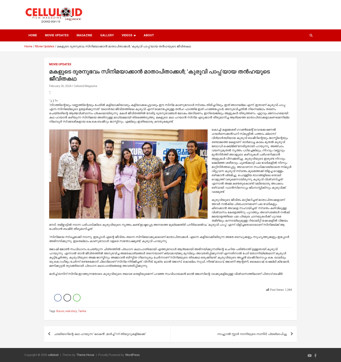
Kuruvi (60, 311)
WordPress (132, 355)
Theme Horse (85, 355)
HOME (32, 35)
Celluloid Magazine (85, 86)
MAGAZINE (84, 35)
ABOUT (149, 35)
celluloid (53, 355)
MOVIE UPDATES (57, 35)
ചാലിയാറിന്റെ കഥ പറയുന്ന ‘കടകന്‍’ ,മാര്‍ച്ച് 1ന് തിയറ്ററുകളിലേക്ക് (99, 334)
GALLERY (107, 35)
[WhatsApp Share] (77, 297)
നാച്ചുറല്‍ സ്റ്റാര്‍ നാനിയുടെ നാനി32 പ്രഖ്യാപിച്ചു (252, 334)
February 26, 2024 (60, 86)
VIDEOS (127, 35)
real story (71, 311)
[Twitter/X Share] (67, 297)
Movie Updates (60, 64)
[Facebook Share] (58, 297)
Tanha (82, 311)
